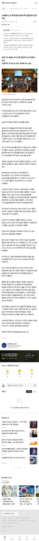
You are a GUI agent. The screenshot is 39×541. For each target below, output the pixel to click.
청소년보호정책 (22, 520)
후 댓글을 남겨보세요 (15, 385)
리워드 (26, 539)
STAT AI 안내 (16, 30)
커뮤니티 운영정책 (25, 518)
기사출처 (34, 21)
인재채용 (17, 518)
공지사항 (4, 518)
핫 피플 (19, 539)
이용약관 (4, 520)
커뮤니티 (12, 539)
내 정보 (34, 539)
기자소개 (10, 518)
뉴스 (5, 539)
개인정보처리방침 (12, 520)
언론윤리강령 (31, 520)
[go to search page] (36, 3)
